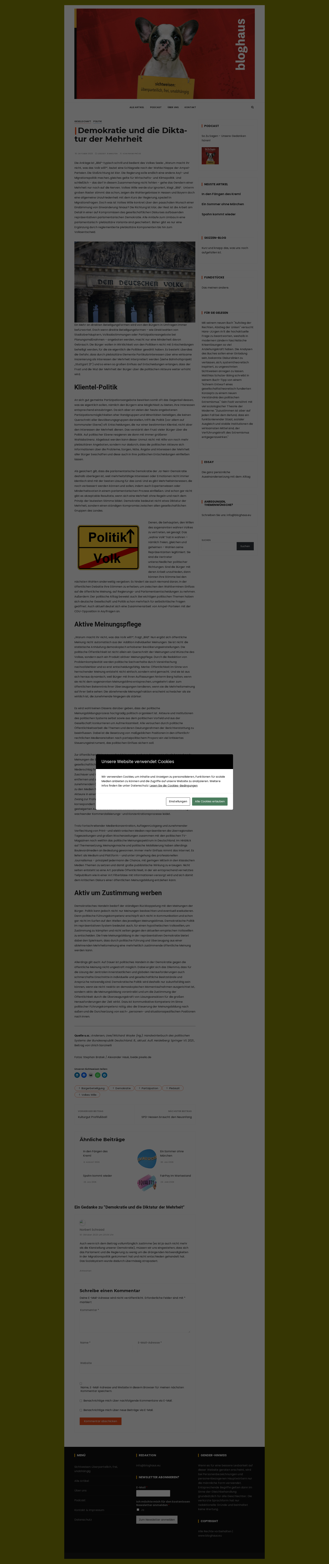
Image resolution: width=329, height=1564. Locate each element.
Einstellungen (178, 801)
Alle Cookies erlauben (210, 801)
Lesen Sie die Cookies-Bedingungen (174, 786)
